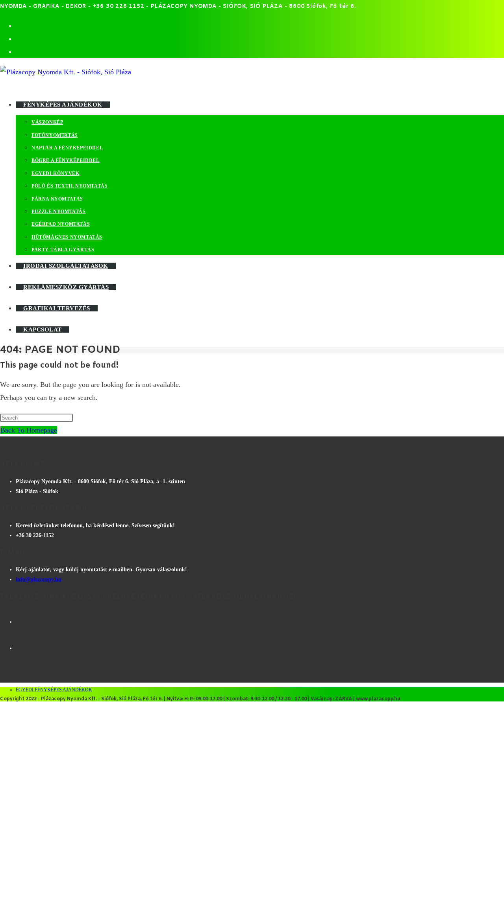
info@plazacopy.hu (38, 579)
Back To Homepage (28, 430)
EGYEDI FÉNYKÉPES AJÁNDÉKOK (54, 689)
